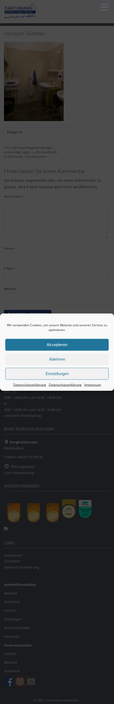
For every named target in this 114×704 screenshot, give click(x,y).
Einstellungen (57, 373)
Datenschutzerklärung (29, 384)
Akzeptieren (57, 344)
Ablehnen (57, 359)
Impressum (92, 384)
